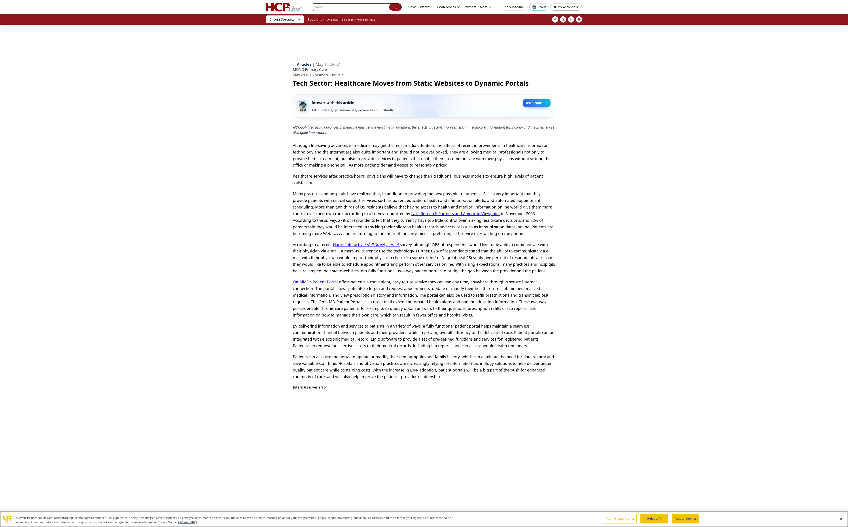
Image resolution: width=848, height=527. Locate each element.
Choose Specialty (281, 19)
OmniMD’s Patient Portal (315, 281)
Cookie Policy (187, 522)
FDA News (332, 20)
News (412, 7)
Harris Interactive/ (366, 244)
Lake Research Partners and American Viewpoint (455, 213)
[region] (424, 519)
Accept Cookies (686, 519)
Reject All (654, 519)
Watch (424, 7)
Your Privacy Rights (620, 519)
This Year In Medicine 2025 (358, 20)
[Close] (841, 518)
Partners (470, 7)
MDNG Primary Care (310, 69)
